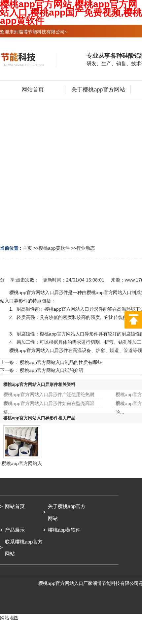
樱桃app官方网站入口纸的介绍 (51, 370)
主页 (27, 248)
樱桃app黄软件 (54, 248)
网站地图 (9, 617)
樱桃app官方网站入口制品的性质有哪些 (61, 362)
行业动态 (85, 248)
